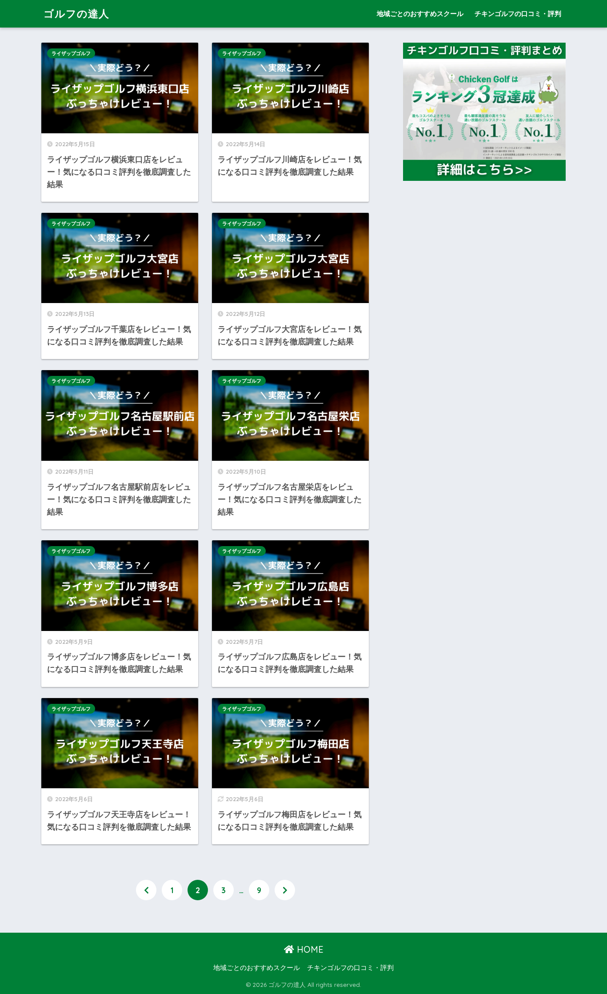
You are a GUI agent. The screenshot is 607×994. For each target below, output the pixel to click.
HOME (308, 949)
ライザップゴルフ (71, 53)
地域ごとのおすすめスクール (420, 13)
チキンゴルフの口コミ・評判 (518, 13)
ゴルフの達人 (76, 13)
